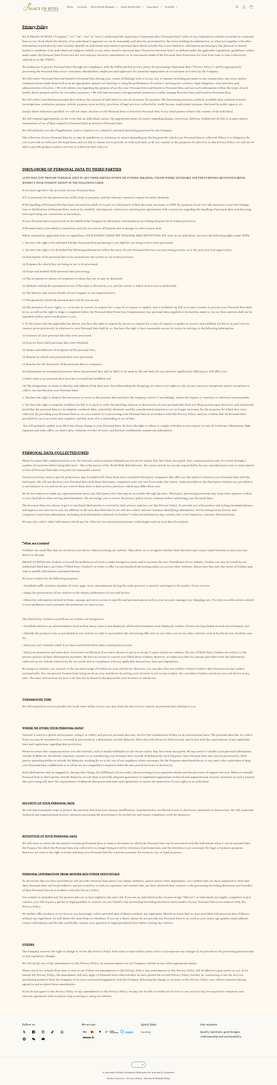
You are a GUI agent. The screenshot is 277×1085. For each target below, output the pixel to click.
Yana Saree (153, 7)
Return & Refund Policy (157, 1078)
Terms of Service (116, 1078)
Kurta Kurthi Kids (130, 7)
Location (82, 7)
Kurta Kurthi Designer (103, 7)
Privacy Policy (134, 1078)
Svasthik (169, 7)
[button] (237, 6)
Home (70, 7)
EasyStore (169, 1072)
